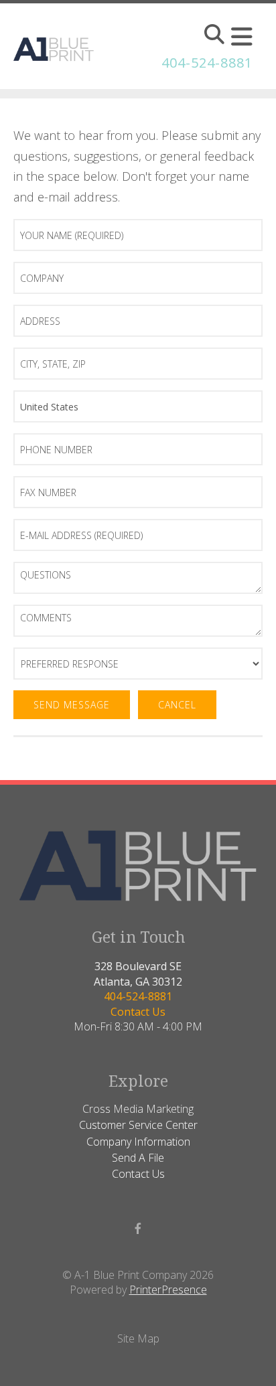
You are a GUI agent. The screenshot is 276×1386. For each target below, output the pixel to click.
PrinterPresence (168, 1289)
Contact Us (138, 1011)
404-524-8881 (207, 63)
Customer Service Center (138, 1125)
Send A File (138, 1157)
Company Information (138, 1141)
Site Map (138, 1338)
